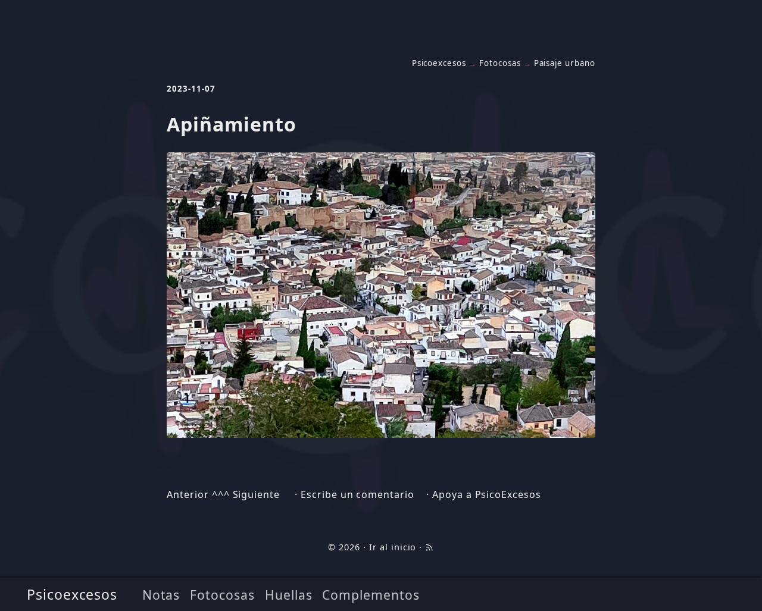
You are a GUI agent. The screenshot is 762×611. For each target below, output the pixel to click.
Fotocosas (222, 594)
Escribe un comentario (357, 494)
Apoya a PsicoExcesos (486, 494)
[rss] (429, 547)
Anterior (188, 494)
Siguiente (256, 494)
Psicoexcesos (72, 594)
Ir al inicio (393, 547)
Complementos (371, 594)
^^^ (221, 494)
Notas (161, 594)
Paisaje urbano (564, 63)
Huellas (289, 594)
